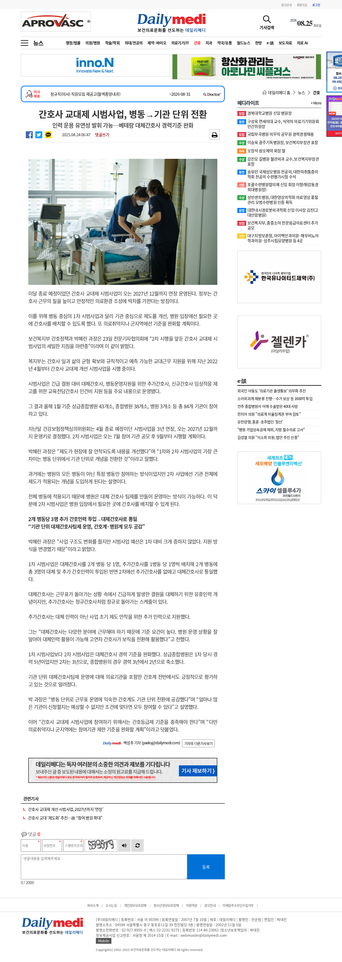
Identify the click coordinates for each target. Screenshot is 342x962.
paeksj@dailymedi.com (161, 743)
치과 (209, 43)
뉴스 (38, 43)
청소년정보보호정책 (166, 905)
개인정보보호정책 (135, 905)
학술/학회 (112, 43)
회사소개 (92, 905)
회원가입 (302, 5)
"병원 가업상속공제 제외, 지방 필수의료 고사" (271, 429)
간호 (197, 43)
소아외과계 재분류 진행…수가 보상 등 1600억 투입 (274, 398)
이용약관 (191, 905)
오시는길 (111, 905)
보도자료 (285, 43)
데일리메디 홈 (278, 92)
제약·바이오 (156, 43)
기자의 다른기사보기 (198, 743)
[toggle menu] (24, 41)
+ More (316, 103)
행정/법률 (73, 43)
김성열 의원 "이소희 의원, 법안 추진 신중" (268, 437)
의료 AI (302, 43)
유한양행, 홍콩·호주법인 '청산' (260, 422)
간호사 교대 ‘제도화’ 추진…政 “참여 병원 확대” (65, 818)
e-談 (270, 43)
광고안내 (286, 5)
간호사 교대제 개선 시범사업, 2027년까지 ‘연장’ (65, 809)
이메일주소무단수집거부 (238, 905)
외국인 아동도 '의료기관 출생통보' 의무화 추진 (271, 391)
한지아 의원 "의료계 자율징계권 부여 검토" (269, 414)
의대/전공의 (134, 43)
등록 (206, 867)
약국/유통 (224, 43)
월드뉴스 (243, 43)
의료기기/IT (180, 43)
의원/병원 (92, 43)
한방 (258, 43)
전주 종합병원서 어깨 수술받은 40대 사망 (267, 406)
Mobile (103, 940)
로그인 (316, 5)
